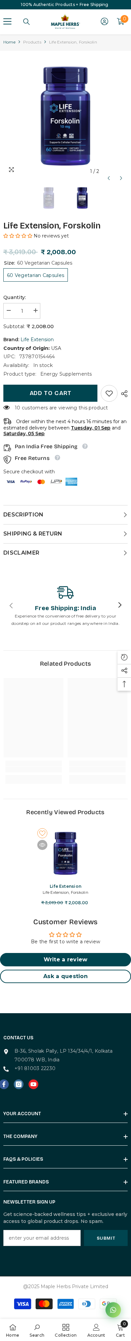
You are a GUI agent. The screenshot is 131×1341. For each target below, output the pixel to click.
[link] (109, 393)
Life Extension (37, 340)
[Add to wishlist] (42, 833)
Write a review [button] (66, 959)
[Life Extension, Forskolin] (65, 853)
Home (9, 41)
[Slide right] (120, 605)
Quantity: (14, 297)
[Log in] (104, 21)
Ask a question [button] (65, 976)
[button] (109, 171)
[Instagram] (19, 1084)
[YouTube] (33, 1084)
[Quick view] (42, 845)
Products (32, 41)
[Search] (27, 22)
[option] (65, 116)
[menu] (7, 21)
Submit (106, 1238)
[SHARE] (123, 394)
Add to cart (51, 393)
